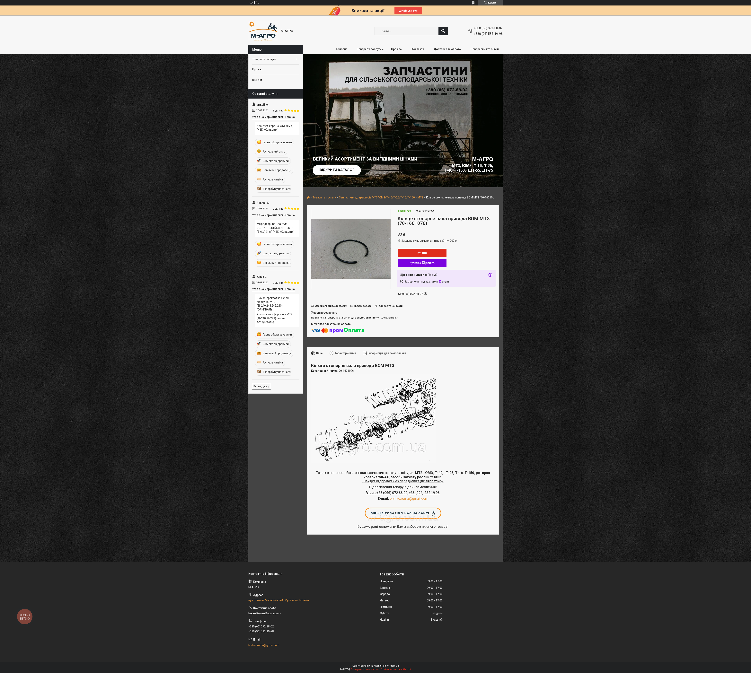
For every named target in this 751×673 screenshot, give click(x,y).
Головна (341, 49)
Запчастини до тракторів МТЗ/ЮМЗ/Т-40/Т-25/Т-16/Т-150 (377, 197)
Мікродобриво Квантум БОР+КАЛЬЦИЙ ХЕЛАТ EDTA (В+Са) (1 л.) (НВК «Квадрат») (276, 227)
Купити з (415, 263)
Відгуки (257, 79)
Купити (422, 252)
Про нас (396, 49)
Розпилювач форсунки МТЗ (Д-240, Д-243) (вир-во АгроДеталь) (274, 318)
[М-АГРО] (263, 31)
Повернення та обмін (485, 49)
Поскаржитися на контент (364, 669)
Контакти (417, 49)
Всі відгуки (260, 386)
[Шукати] (443, 31)
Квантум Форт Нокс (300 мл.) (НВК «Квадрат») (275, 127)
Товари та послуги (369, 49)
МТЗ (420, 197)
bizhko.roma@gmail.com (409, 498)
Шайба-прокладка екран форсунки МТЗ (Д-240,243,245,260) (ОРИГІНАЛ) (273, 303)
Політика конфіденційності (396, 669)
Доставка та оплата (447, 49)
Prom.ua (394, 665)
